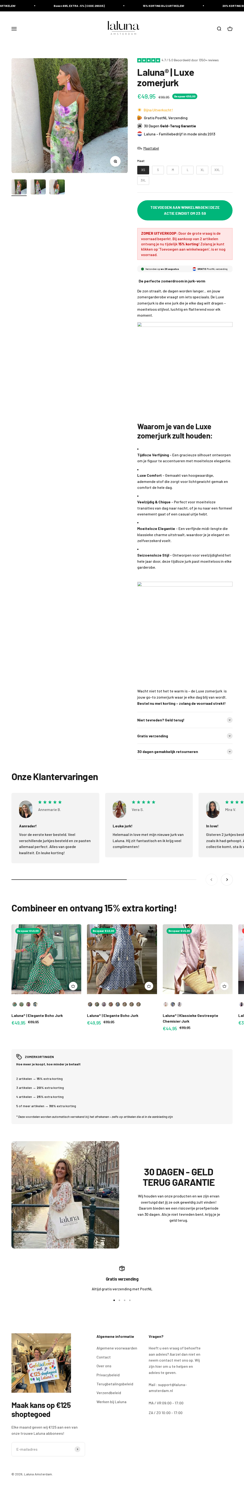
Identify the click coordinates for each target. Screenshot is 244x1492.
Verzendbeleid (109, 1392)
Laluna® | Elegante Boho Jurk (37, 1015)
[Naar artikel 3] (57, 187)
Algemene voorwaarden (117, 1348)
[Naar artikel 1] (19, 187)
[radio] (143, 170)
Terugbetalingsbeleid (115, 1384)
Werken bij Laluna (112, 1401)
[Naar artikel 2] (38, 187)
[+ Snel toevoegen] (73, 986)
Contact (104, 1357)
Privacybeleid (108, 1375)
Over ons (104, 1365)
